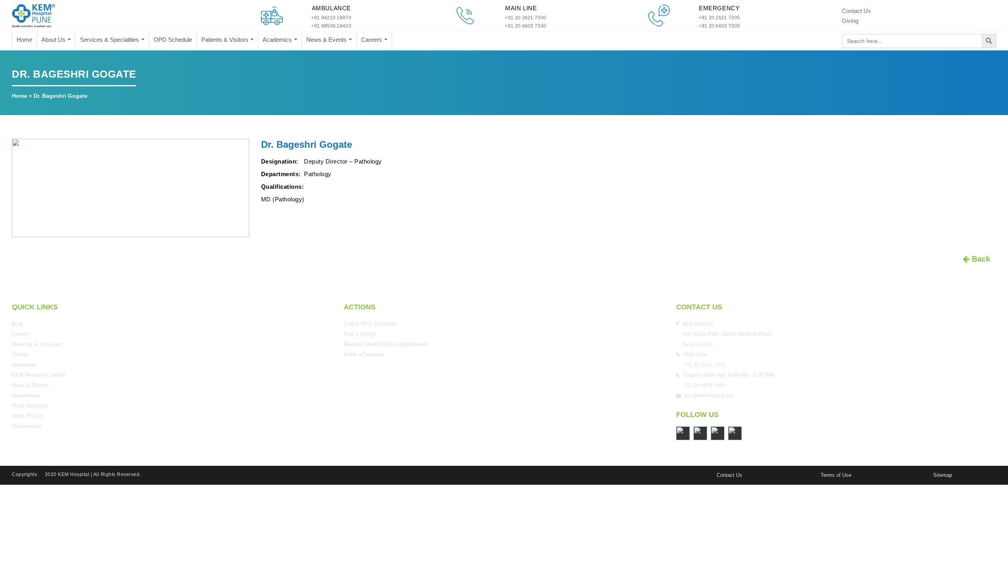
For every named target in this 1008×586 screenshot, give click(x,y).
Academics (278, 39)
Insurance (23, 365)
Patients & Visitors (225, 39)
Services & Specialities (110, 39)
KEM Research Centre (38, 375)
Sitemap (942, 475)
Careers (372, 39)
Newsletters (26, 395)
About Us (54, 39)
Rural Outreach (30, 406)
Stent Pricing (27, 416)
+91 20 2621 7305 (719, 17)
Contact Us (856, 10)
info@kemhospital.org (709, 395)
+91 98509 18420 (331, 26)
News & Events (327, 39)
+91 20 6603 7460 (704, 385)
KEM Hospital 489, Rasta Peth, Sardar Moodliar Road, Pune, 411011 (728, 334)
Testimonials (27, 426)
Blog (17, 324)
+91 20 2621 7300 (525, 17)
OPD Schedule (173, 39)
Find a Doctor (360, 334)
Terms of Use (836, 475)
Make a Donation (364, 354)
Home (24, 39)
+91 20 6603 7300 (525, 26)
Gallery (20, 354)
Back (979, 259)
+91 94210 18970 (331, 17)
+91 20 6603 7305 (719, 26)
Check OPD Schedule (370, 324)
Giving (850, 20)
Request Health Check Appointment (386, 344)
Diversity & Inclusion (36, 344)
